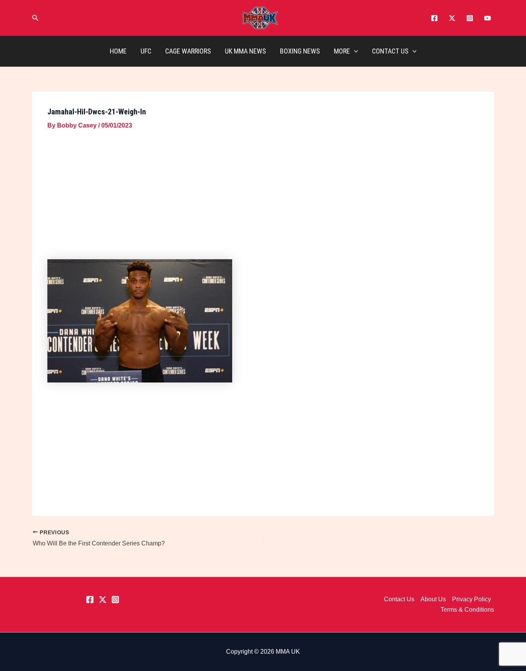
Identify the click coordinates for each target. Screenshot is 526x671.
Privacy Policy (471, 599)
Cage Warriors (188, 51)
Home (118, 51)
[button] (35, 18)
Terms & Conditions (467, 609)
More (342, 51)
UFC (146, 51)
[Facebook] (434, 18)
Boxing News (300, 51)
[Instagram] (469, 18)
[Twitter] (452, 18)
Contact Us (390, 51)
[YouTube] (487, 18)
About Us (433, 599)
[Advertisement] (263, 196)
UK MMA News (245, 51)
